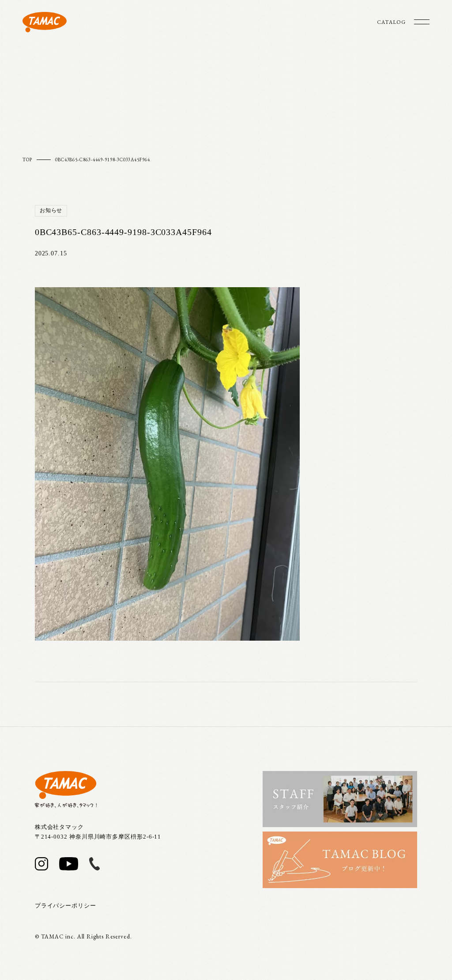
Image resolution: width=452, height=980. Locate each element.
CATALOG (391, 22)
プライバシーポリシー (65, 905)
